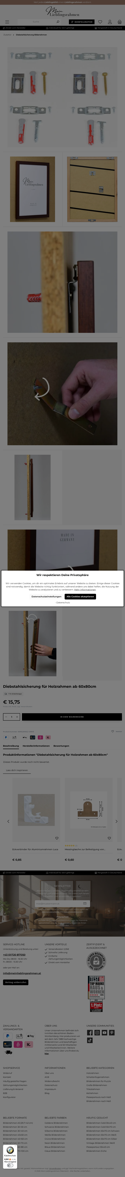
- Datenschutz (62, 602)
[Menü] (15, 1146)
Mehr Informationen (85, 589)
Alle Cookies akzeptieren (80, 596)
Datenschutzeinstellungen (46, 596)
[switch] (10, 1165)
